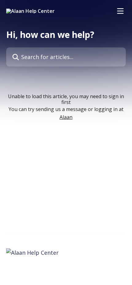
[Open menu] (120, 11)
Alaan (66, 117)
